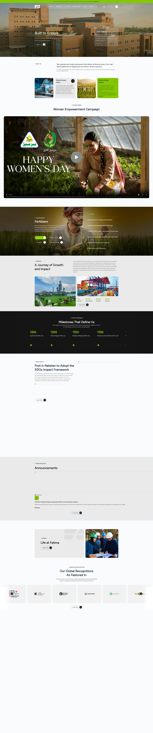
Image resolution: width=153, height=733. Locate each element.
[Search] (104, 6)
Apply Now (45, 547)
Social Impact (67, 6)
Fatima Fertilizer (54, 237)
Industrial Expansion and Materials (100, 225)
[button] (131, 32)
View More (75, 513)
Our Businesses (59, 6)
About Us (51, 6)
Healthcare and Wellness (96, 248)
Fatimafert (39, 242)
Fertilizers (91, 214)
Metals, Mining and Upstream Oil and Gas (102, 231)
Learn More (82, 304)
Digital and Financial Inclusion (98, 243)
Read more (100, 96)
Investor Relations (76, 6)
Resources (91, 6)
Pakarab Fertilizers (54, 242)
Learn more (98, 43)
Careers (84, 6)
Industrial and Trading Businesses (99, 220)
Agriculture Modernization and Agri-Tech (102, 237)
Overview (39, 237)
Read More (86, 1)
